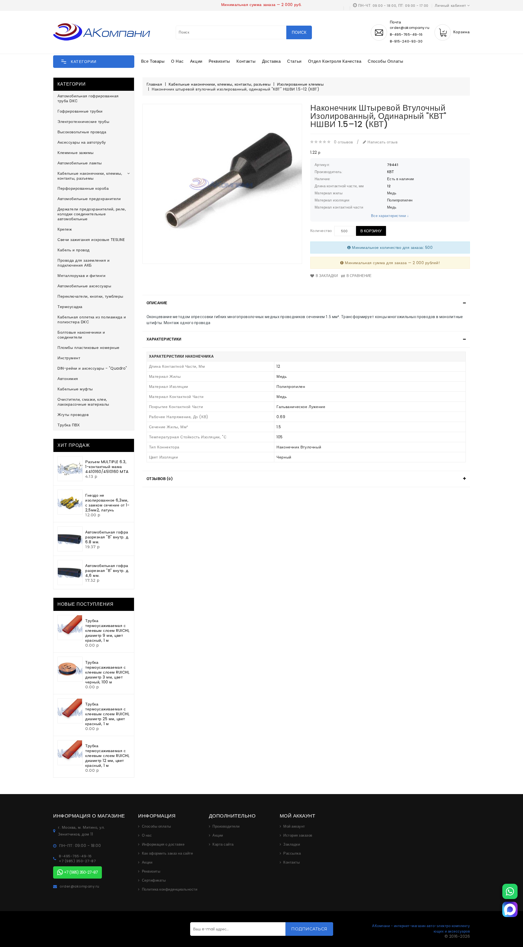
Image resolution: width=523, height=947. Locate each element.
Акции (196, 61)
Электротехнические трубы (83, 121)
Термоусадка (70, 306)
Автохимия (67, 378)
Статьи (294, 61)
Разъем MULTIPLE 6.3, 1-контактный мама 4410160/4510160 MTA (107, 466)
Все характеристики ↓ (390, 215)
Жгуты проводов (73, 414)
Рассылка (292, 853)
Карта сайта (223, 844)
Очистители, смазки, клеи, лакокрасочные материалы (83, 402)
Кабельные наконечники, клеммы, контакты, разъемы (89, 176)
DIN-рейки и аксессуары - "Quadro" (92, 368)
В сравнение (359, 275)
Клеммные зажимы (75, 152)
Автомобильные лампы (79, 163)
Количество (321, 230)
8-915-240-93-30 (406, 41)
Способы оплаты (385, 61)
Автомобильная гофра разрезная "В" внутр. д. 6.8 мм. (107, 537)
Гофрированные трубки (79, 111)
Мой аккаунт (294, 826)
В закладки (327, 275)
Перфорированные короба (83, 188)
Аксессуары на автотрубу (81, 142)
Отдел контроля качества (334, 61)
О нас (177, 61)
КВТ (390, 171)
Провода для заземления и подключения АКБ (83, 263)
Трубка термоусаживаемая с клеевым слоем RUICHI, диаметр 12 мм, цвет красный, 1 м (107, 755)
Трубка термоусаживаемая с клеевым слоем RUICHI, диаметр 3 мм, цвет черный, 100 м (107, 672)
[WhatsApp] (510, 891)
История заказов (297, 835)
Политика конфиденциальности (169, 889)
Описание (157, 303)
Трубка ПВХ (68, 425)
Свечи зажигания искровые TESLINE (91, 239)
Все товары (153, 61)
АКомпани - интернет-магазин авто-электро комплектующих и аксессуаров (421, 928)
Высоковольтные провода (81, 132)
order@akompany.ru (79, 886)
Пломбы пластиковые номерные (88, 347)
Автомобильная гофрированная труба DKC (88, 98)
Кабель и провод (73, 250)
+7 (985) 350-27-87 (77, 861)
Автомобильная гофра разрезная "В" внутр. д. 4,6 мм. (107, 570)
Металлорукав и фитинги (81, 275)
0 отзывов (343, 142)
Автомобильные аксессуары (84, 286)
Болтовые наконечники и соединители (81, 335)
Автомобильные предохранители (89, 198)
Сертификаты (154, 880)
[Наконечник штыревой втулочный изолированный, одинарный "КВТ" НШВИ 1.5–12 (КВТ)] (222, 184)
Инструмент (68, 358)
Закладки (291, 844)
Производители (226, 826)
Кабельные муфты (75, 389)
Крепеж (64, 229)
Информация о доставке (163, 844)
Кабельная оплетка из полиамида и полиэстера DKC (91, 319)
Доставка (271, 61)
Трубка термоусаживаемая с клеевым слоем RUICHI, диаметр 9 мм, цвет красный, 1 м (107, 630)
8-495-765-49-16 (406, 34)
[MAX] (510, 909)
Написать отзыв (381, 142)
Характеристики (164, 339)
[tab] (306, 303)
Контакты (246, 61)
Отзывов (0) (160, 478)
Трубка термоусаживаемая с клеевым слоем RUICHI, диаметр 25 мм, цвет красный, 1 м (107, 713)
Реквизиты (219, 61)
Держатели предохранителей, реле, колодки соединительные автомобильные (91, 214)
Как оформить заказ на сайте (167, 853)
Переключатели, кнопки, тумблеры (90, 296)
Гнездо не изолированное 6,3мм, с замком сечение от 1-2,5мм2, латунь (107, 503)
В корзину (371, 231)
